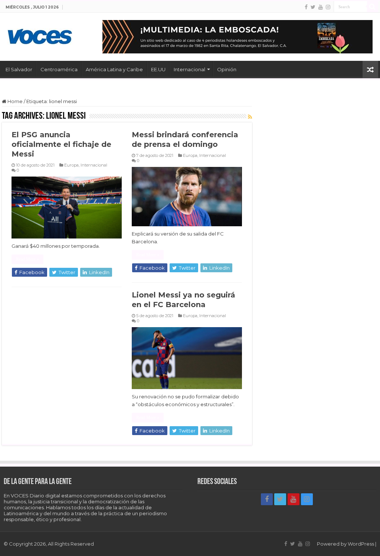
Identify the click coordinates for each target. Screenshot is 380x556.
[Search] (372, 6)
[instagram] (328, 7)
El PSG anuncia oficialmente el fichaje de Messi (61, 144)
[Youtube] (321, 7)
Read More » (27, 259)
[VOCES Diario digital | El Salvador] (39, 35)
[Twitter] (313, 7)
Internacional (189, 69)
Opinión (226, 69)
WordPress (361, 544)
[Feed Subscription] (250, 116)
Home (14, 101)
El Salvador (19, 69)
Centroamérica (59, 69)
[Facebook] (306, 7)
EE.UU (158, 69)
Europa (71, 165)
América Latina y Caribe (114, 69)
